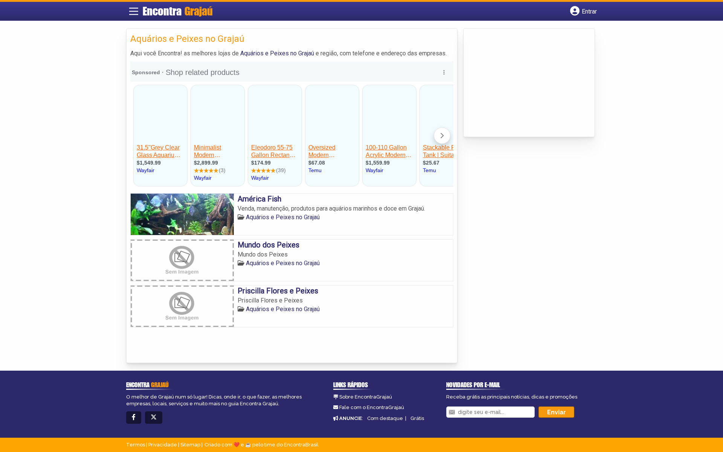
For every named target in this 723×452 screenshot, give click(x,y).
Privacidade (162, 444)
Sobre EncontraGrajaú (365, 397)
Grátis (417, 418)
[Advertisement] (523, 83)
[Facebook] (133, 417)
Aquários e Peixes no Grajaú (277, 53)
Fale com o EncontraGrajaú (371, 407)
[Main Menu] (133, 11)
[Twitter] (153, 417)
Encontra (178, 11)
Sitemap (190, 444)
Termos (135, 444)
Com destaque (385, 418)
